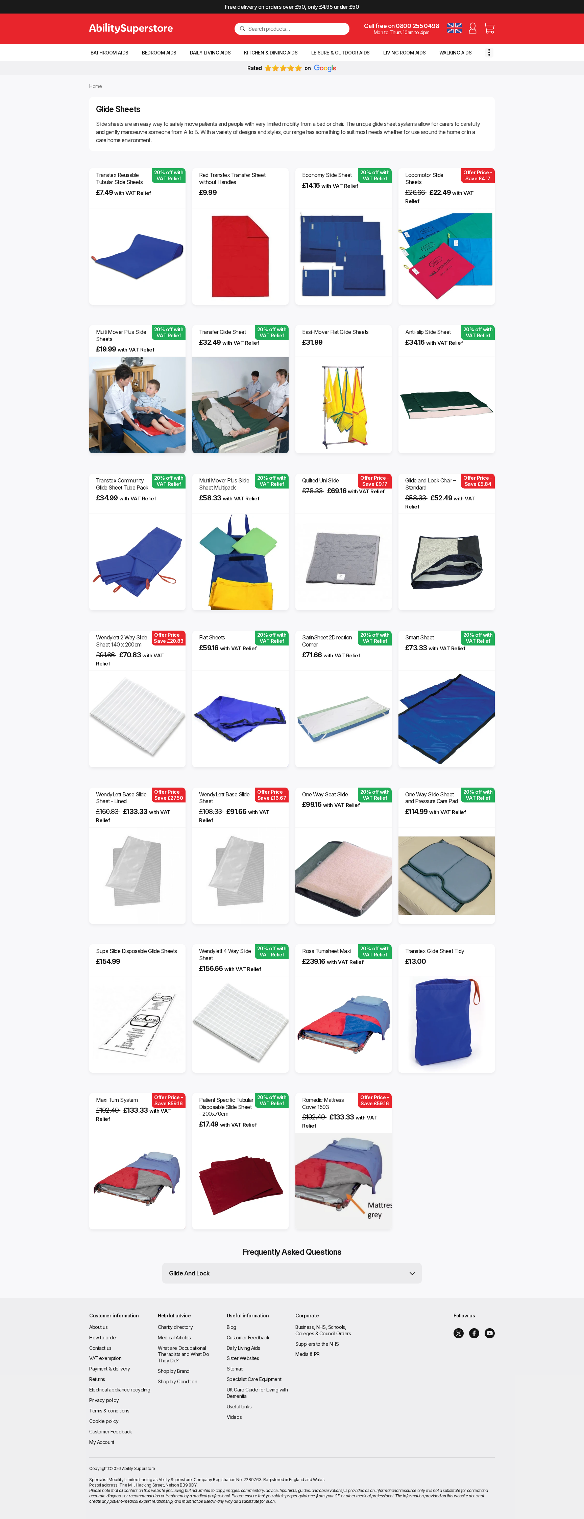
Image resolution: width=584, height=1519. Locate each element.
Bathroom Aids (109, 52)
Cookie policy (104, 1421)
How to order (103, 1337)
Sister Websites (243, 1358)
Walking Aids (455, 52)
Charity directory (175, 1327)
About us (98, 1327)
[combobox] (296, 28)
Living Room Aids (404, 52)
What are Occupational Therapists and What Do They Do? (183, 1354)
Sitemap (235, 1368)
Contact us (100, 1348)
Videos (234, 1417)
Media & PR (307, 1354)
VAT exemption (105, 1358)
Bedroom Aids (159, 52)
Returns (97, 1379)
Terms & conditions (109, 1410)
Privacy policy (104, 1400)
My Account (101, 1442)
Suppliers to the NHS (317, 1344)
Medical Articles (174, 1337)
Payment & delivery (109, 1368)
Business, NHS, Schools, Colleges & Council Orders (323, 1330)
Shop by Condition (177, 1381)
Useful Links (239, 1406)
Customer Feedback (110, 1431)
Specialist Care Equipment (254, 1379)
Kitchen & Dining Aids (270, 52)
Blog (231, 1327)
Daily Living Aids (210, 52)
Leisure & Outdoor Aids (340, 52)
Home (95, 86)
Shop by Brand (174, 1371)
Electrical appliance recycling (119, 1389)
